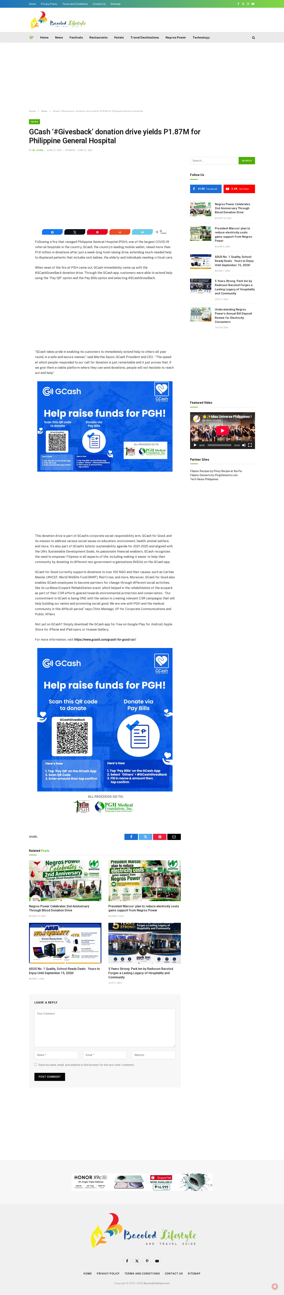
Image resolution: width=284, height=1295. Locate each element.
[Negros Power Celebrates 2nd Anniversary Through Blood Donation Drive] (65, 880)
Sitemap (116, 4)
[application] (222, 430)
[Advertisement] (184, 19)
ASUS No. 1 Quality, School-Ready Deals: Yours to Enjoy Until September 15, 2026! (64, 971)
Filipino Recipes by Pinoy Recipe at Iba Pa (216, 471)
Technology (201, 37)
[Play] (195, 445)
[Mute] (244, 445)
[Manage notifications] (275, 1286)
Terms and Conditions (75, 4)
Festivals (76, 37)
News (59, 37)
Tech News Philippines (204, 479)
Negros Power (176, 37)
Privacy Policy (49, 4)
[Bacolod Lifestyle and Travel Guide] (58, 20)
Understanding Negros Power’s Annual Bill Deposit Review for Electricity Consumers (233, 315)
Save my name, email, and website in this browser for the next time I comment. (86, 1064)
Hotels (119, 37)
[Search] (253, 37)
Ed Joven (37, 150)
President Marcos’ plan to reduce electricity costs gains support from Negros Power (143, 908)
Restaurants (98, 37)
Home (32, 4)
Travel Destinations (144, 37)
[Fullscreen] (250, 445)
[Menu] (31, 37)
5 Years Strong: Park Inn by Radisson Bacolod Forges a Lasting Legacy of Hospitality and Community (140, 973)
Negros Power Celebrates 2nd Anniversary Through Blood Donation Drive (59, 908)
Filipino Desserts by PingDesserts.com (214, 475)
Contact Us (99, 4)
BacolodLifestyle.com (156, 1283)
